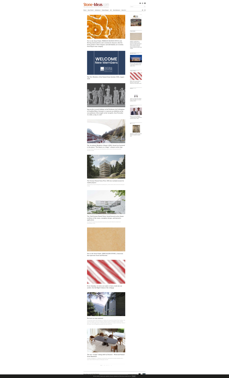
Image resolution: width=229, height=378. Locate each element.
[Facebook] (140, 3)
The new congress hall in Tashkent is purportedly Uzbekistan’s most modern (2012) (136, 64)
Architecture (97, 10)
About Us (123, 10)
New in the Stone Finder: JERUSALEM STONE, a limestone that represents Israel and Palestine (105, 254)
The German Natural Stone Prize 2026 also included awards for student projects (105, 182)
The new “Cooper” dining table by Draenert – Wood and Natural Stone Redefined (106, 355)
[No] (227, 376)
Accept (133, 376)
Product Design (105, 10)
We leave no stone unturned (95, 318)
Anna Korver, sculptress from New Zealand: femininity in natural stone (136, 135)
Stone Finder (90, 10)
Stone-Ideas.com (96, 4)
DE (145, 10)
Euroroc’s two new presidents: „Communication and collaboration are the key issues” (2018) (136, 117)
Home (84, 10)
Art (110, 10)
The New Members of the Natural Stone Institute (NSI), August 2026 (105, 78)
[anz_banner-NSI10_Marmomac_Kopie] (136, 20)
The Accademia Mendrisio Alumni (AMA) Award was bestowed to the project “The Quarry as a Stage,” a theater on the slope (106, 146)
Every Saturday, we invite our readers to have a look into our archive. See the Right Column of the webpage (104, 287)
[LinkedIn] (145, 3)
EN (142, 10)
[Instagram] (142, 3)
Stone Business (116, 10)
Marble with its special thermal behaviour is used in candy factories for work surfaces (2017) (135, 82)
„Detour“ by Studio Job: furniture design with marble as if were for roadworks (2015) (135, 100)
